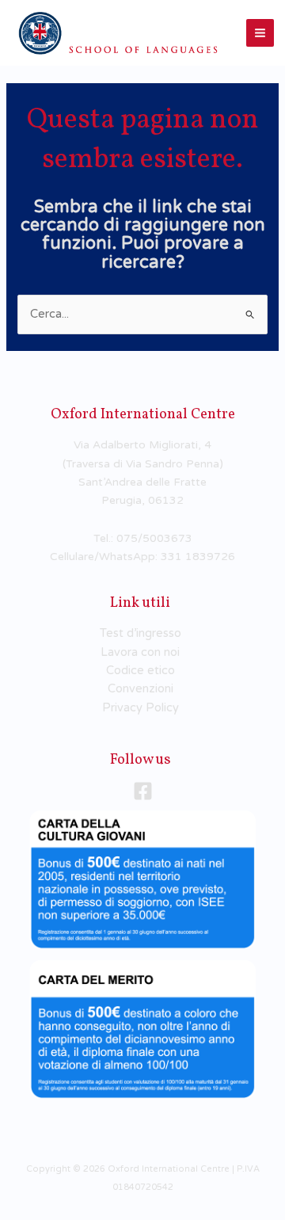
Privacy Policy (140, 708)
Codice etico (140, 670)
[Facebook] (143, 791)
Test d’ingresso (140, 633)
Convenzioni (140, 689)
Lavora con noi (140, 652)
